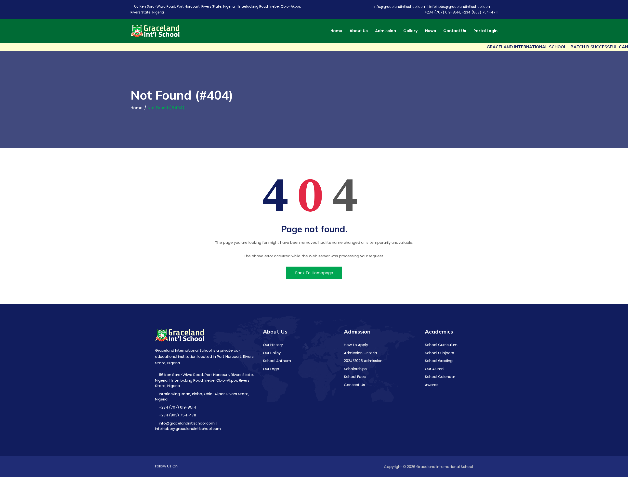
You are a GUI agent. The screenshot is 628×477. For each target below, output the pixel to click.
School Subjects (439, 352)
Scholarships (355, 368)
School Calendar (440, 376)
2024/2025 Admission (363, 360)
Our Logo (271, 368)
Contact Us (454, 31)
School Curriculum (441, 344)
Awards (431, 384)
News (430, 31)
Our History (273, 344)
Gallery (410, 31)
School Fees (355, 376)
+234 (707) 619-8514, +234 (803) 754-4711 (460, 12)
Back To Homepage (314, 273)
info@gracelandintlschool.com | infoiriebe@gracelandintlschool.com (432, 6)
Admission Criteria (360, 352)
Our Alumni (434, 368)
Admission (385, 31)
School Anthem (277, 360)
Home (336, 31)
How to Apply (356, 344)
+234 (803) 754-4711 (177, 415)
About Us (359, 31)
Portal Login (485, 31)
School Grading (439, 360)
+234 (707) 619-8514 (177, 407)
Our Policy (272, 352)
